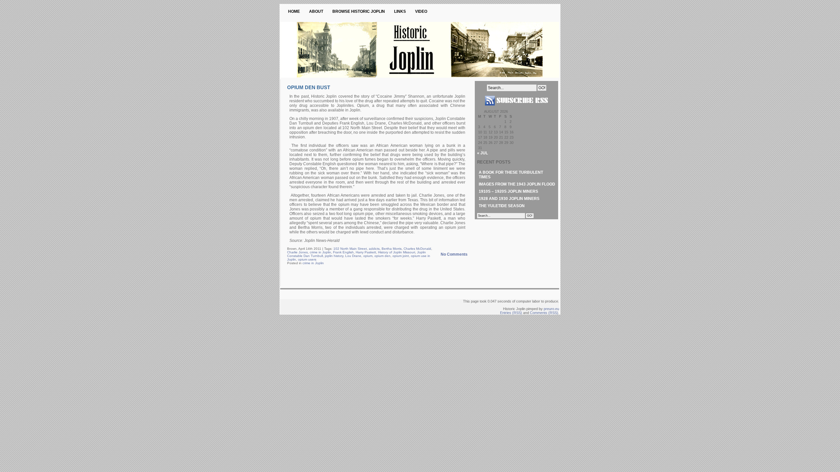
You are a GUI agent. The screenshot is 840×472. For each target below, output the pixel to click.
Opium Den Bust (308, 87)
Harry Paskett (366, 252)
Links (400, 11)
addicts (374, 248)
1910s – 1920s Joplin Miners (508, 191)
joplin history (334, 256)
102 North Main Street (350, 248)
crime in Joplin (320, 252)
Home (294, 11)
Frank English (343, 252)
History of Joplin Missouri (396, 252)
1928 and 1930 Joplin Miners (509, 198)
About (316, 11)
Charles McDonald (417, 248)
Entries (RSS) (511, 313)
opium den (382, 256)
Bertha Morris (392, 248)
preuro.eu (551, 309)
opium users (307, 259)
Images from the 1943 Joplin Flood (517, 184)
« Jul (482, 153)
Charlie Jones (297, 252)
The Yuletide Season (502, 206)
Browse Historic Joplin (358, 11)
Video (421, 11)
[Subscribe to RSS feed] (516, 108)
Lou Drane (353, 256)
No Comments (454, 254)
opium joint (400, 256)
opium (367, 256)
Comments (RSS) (544, 313)
